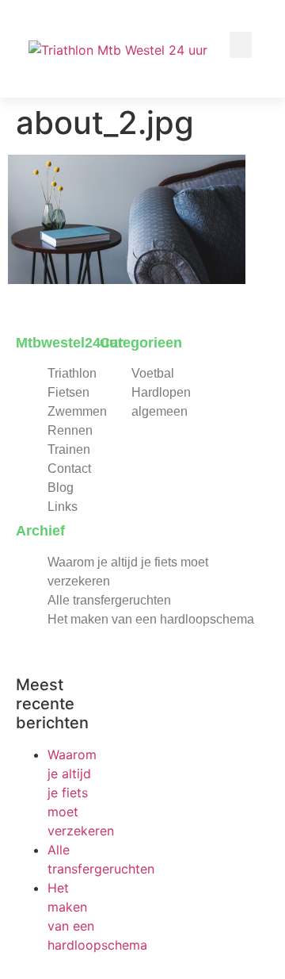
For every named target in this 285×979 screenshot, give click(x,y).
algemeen (159, 411)
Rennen (70, 430)
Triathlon (72, 373)
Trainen (69, 449)
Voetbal (152, 373)
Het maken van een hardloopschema (151, 619)
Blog (61, 487)
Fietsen (68, 392)
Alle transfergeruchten (109, 600)
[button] (241, 45)
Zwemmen (77, 411)
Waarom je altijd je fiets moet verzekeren (81, 793)
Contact (69, 468)
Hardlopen (161, 392)
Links (63, 506)
